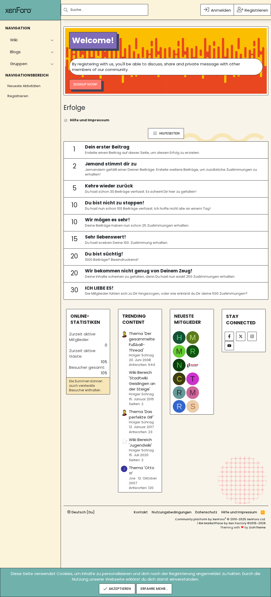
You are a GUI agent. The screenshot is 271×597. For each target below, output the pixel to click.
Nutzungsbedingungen (171, 512)
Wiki (13, 40)
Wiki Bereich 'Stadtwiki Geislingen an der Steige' (142, 381)
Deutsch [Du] (82, 512)
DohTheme (257, 527)
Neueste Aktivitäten (23, 85)
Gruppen (18, 63)
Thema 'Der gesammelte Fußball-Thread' (142, 342)
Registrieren (17, 95)
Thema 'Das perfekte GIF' (141, 414)
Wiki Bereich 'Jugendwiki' (140, 442)
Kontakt (141, 512)
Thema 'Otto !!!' (141, 470)
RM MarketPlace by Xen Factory (232, 523)
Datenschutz (206, 512)
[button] (52, 40)
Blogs (15, 52)
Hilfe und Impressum (239, 512)
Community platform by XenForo (220, 519)
